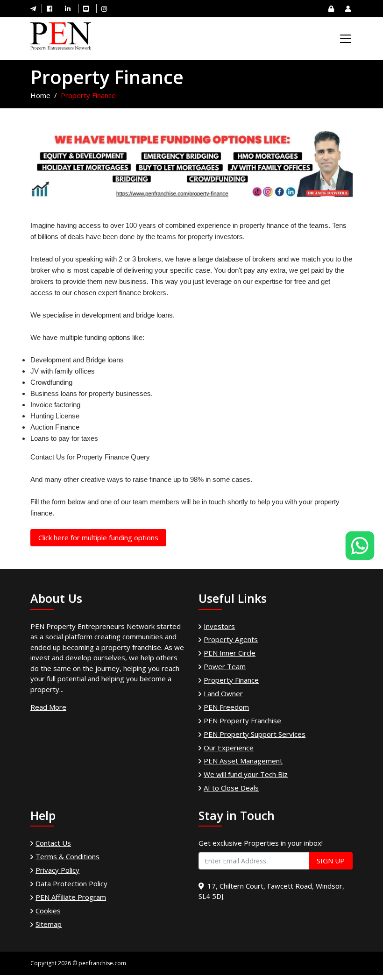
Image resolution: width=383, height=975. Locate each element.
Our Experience (229, 747)
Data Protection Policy (71, 883)
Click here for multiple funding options (98, 537)
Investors (219, 626)
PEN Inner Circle (229, 652)
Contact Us (53, 843)
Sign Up (331, 860)
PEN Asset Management (243, 760)
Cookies (48, 910)
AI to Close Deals (231, 787)
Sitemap (48, 924)
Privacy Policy (57, 870)
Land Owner (223, 693)
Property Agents (231, 639)
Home (40, 95)
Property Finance (231, 680)
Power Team (225, 666)
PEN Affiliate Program (70, 897)
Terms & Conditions (67, 856)
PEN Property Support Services (254, 734)
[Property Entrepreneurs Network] (60, 36)
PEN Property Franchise (242, 720)
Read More (48, 707)
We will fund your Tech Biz (246, 774)
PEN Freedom (226, 707)
